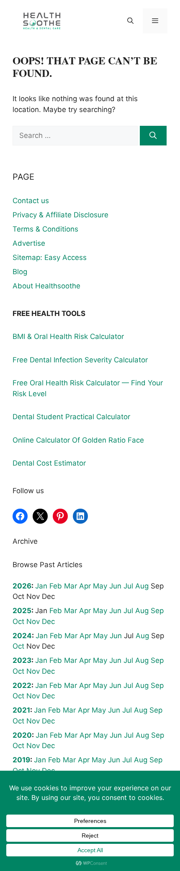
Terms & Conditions (45, 229)
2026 (22, 586)
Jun (115, 586)
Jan (41, 586)
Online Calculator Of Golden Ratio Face (78, 440)
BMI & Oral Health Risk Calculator (68, 336)
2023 (22, 660)
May (100, 586)
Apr (85, 586)
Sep (157, 610)
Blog (20, 271)
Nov (33, 621)
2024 (22, 636)
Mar (70, 586)
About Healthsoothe (46, 286)
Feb (55, 586)
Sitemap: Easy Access (50, 257)
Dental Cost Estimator (49, 463)
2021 (21, 710)
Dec (48, 621)
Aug (142, 586)
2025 (22, 610)
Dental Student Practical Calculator (71, 417)
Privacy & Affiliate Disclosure (60, 215)
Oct (18, 621)
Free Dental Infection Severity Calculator (80, 360)
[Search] (153, 136)
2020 (22, 735)
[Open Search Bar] (130, 20)
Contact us (31, 200)
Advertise (29, 243)
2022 (22, 685)
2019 (21, 760)
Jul (128, 586)
